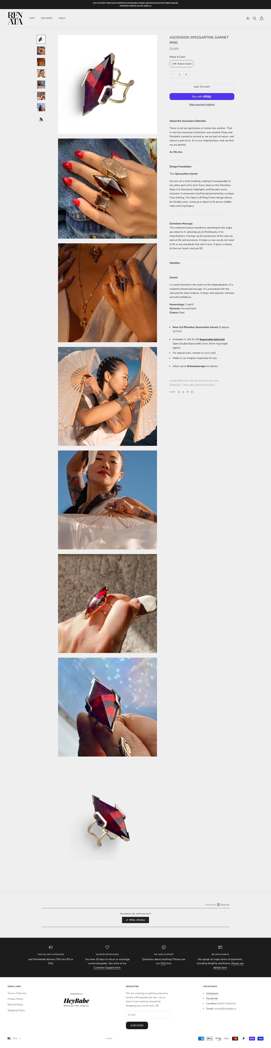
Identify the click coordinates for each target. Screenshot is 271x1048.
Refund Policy (15, 1004)
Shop (32, 18)
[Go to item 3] (41, 62)
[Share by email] (192, 392)
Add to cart (202, 86)
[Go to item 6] (41, 96)
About (62, 18)
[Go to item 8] (41, 119)
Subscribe (136, 1025)
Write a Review (138, 920)
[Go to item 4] (41, 73)
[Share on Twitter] (183, 392)
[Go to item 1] (41, 39)
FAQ (163, 963)
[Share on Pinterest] (187, 392)
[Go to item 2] (41, 50)
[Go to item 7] (41, 107)
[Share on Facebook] (179, 392)
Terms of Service (17, 993)
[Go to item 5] (41, 84)
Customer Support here (107, 967)
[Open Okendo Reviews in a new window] (217, 904)
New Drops (46, 18)
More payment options (202, 104)
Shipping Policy (16, 1010)
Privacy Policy (15, 999)
